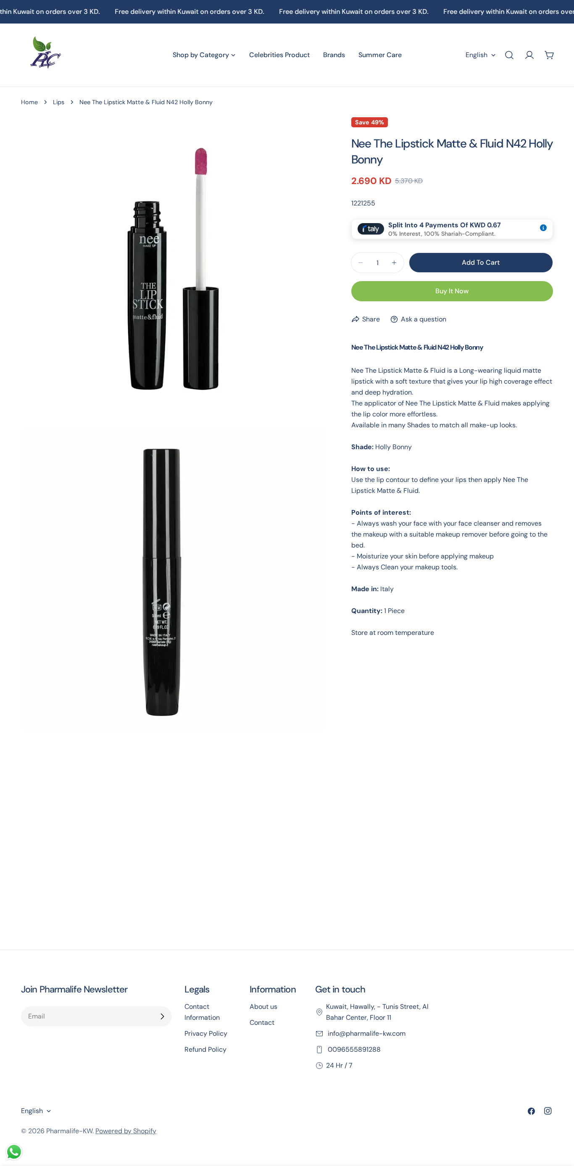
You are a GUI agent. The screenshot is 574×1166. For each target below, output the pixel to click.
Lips (58, 102)
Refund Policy (205, 1049)
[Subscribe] (162, 1016)
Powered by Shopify (125, 1131)
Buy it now (452, 291)
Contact (262, 1022)
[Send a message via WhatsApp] (14, 1152)
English (476, 54)
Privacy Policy (205, 1033)
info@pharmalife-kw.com (365, 1033)
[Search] (509, 55)
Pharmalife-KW (69, 1131)
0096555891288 (353, 1049)
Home (29, 102)
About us (263, 1006)
